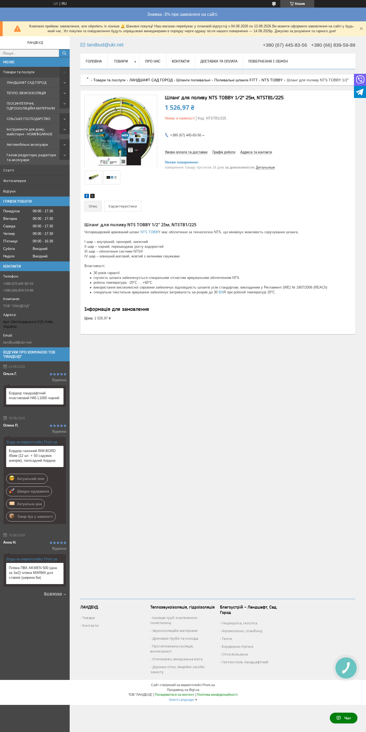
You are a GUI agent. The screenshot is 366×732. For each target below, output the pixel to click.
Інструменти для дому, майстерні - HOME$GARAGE (30, 131)
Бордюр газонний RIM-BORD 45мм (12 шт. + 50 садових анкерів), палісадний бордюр (32, 455)
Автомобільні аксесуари (27, 144)
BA (220, 292)
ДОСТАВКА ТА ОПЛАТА (218, 61)
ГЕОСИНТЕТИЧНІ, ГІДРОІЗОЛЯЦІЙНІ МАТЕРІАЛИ (31, 106)
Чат (347, 718)
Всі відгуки (53, 593)
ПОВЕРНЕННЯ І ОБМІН (268, 61)
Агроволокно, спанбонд (242, 630)
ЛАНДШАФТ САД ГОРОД (26, 82)
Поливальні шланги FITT (236, 80)
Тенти (227, 638)
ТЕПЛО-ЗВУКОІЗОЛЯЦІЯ (26, 92)
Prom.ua (209, 685)
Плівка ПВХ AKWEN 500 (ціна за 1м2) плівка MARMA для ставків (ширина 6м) (33, 573)
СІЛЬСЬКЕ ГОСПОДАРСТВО (28, 118)
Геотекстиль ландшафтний (245, 662)
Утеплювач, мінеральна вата (177, 659)
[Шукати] (64, 53)
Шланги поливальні (193, 80)
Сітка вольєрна (235, 654)
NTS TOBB (148, 232)
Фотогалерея (14, 180)
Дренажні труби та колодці (175, 638)
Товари (88, 617)
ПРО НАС (152, 61)
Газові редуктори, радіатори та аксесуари (31, 157)
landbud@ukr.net (17, 342)
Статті (8, 170)
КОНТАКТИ (180, 61)
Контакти (90, 625)
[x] (92, 197)
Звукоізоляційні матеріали (174, 630)
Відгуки (9, 191)
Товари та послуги (19, 72)
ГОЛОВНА (94, 61)
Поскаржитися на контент (174, 695)
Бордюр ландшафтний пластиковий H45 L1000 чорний (34, 395)
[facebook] (86, 197)
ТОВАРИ (121, 61)
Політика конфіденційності (217, 695)
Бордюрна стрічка (237, 646)
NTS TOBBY (272, 80)
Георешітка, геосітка (239, 623)
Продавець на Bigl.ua (183, 690)
